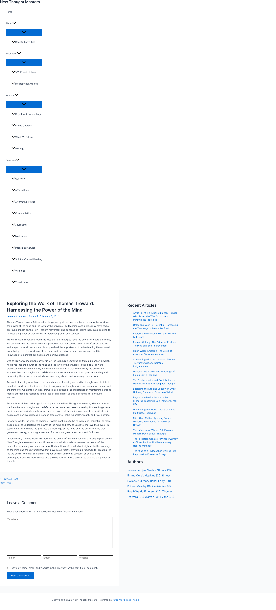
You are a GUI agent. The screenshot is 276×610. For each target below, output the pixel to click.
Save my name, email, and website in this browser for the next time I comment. (55, 567)
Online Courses (23, 125)
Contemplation (23, 213)
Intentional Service (25, 247)
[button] (14, 23)
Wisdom (10, 95)
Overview (20, 178)
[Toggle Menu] (24, 32)
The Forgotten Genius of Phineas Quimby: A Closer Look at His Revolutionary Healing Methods (155, 442)
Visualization (22, 282)
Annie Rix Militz (136, 470)
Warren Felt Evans (159, 497)
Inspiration (11, 53)
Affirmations (22, 190)
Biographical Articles (26, 83)
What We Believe (24, 137)
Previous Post (9, 478)
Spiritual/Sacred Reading (28, 259)
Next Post (7, 482)
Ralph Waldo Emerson (144, 491)
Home (9, 11)
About (9, 23)
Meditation (21, 236)
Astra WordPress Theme (126, 599)
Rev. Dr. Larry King (25, 42)
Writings (19, 148)
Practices (11, 160)
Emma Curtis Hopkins (144, 475)
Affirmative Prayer (25, 201)
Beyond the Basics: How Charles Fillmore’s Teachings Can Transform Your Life (155, 401)
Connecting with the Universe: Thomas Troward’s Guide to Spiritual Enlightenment (154, 363)
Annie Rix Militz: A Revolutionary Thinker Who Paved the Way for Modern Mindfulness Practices (155, 316)
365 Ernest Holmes (25, 72)
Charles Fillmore (159, 470)
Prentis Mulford (161, 486)
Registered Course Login (28, 114)
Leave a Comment (17, 316)
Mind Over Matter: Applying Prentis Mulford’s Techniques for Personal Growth (152, 421)
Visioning (20, 270)
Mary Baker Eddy (157, 481)
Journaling (21, 224)
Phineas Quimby (139, 486)
